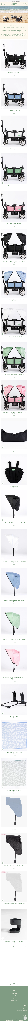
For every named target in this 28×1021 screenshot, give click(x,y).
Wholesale (24, 1013)
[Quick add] (2, 107)
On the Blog (14, 1000)
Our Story (25, 1008)
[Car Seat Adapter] (14, 699)
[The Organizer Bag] (14, 469)
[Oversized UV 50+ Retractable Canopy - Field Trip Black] (14, 505)
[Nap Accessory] (14, 433)
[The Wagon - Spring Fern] (14, 168)
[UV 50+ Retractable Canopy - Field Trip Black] (14, 848)
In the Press (24, 1015)
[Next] (21, 946)
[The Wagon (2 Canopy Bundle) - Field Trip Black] (14, 244)
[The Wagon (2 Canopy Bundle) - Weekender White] (14, 319)
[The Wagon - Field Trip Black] (14, 55)
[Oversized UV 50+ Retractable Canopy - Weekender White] (14, 544)
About (14, 998)
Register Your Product (22, 1010)
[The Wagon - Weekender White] (14, 131)
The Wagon (14, 993)
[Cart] (26, 4)
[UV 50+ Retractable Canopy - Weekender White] (14, 886)
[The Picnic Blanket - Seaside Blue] (14, 735)
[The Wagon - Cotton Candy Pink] (14, 206)
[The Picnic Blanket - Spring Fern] (14, 773)
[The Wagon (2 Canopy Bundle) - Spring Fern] (14, 357)
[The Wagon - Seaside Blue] (14, 93)
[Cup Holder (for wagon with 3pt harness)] (14, 924)
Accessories (14, 995)
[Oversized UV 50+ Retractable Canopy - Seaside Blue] (14, 583)
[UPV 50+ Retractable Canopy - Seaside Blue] (14, 811)
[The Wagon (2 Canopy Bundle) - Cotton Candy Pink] (14, 395)
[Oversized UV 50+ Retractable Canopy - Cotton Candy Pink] (14, 660)
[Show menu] (1, 4)
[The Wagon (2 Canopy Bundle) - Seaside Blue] (14, 282)
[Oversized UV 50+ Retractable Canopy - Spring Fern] (14, 622)
